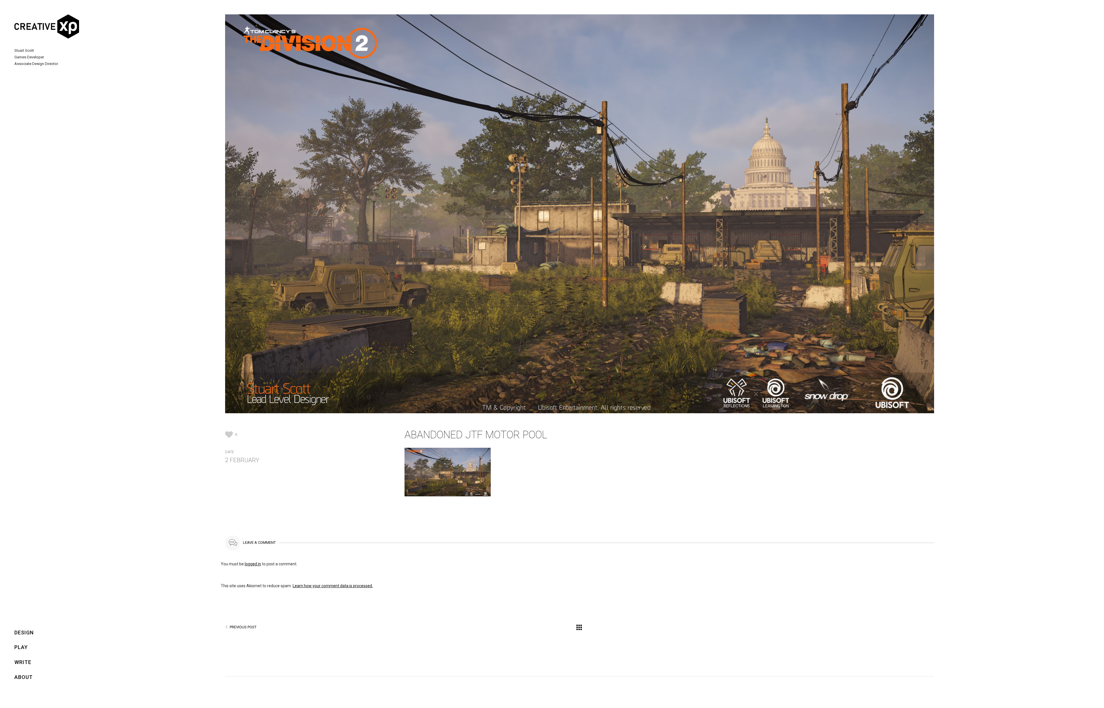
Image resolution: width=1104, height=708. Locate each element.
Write (22, 662)
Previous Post (243, 627)
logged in (253, 564)
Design (24, 632)
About (23, 677)
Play (21, 647)
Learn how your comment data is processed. (333, 585)
